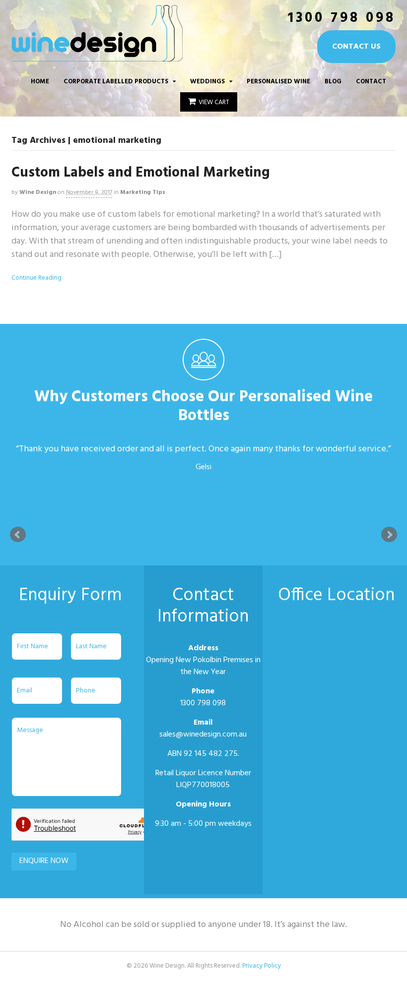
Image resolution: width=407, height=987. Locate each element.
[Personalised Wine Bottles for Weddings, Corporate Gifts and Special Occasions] (97, 56)
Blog (333, 81)
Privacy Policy (261, 966)
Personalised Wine (278, 81)
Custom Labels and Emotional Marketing (140, 173)
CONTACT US (356, 46)
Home (40, 81)
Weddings (207, 81)
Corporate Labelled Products (116, 81)
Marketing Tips (142, 192)
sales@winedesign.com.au (203, 734)
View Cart (214, 102)
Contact (371, 81)
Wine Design (37, 192)
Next (389, 535)
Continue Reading (36, 278)
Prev (18, 535)
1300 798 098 (342, 18)
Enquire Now (43, 861)
